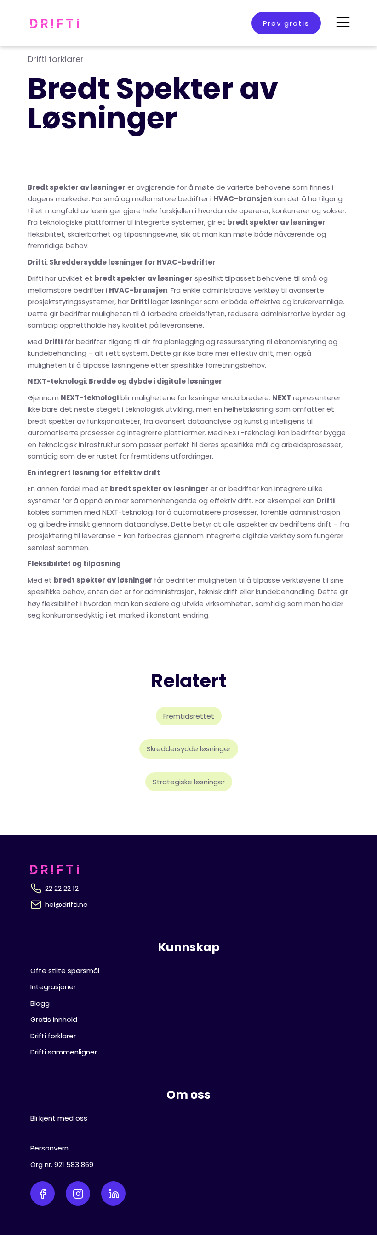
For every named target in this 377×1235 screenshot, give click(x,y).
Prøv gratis (286, 23)
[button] (343, 23)
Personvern (49, 1148)
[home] (54, 23)
